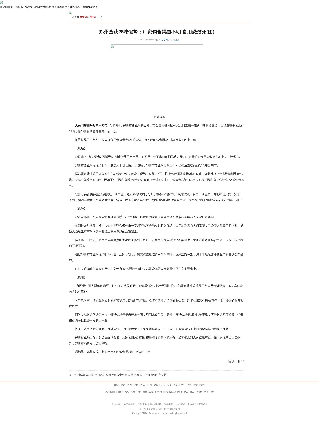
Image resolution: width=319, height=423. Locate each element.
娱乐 (163, 384)
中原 (139, 391)
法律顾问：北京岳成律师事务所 (192, 404)
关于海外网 (129, 404)
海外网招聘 (155, 404)
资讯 (36, 7)
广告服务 (142, 404)
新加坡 (89, 7)
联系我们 (168, 404)
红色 (127, 391)
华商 (206, 391)
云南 (82, 7)
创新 (162, 391)
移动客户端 (22, 7)
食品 (192, 391)
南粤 (133, 391)
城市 (62, 7)
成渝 (174, 391)
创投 (168, 391)
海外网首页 (6, 7)
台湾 (51, 7)
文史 (169, 384)
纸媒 (212, 391)
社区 (72, 7)
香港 (56, 7)
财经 (41, 7)
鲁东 (157, 391)
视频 (77, 7)
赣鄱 (180, 391)
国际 (149, 384)
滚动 (95, 7)
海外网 (83, 17)
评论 (31, 7)
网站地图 (115, 404)
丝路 (151, 391)
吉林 (121, 391)
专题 (196, 384)
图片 (176, 384)
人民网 (164, 39)
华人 (46, 7)
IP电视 (199, 391)
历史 (67, 7)
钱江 (186, 391)
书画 (145, 391)
